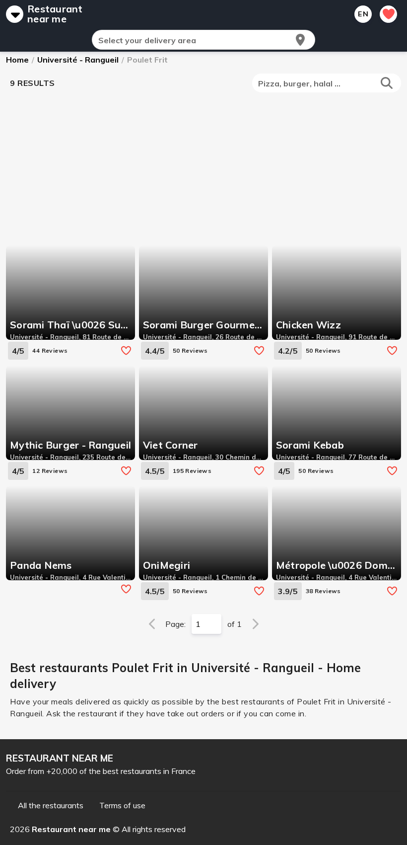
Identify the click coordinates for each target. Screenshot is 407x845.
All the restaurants (50, 805)
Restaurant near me (55, 14)
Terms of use (122, 805)
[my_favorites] (388, 14)
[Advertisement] (205, 167)
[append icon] (300, 40)
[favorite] (126, 351)
